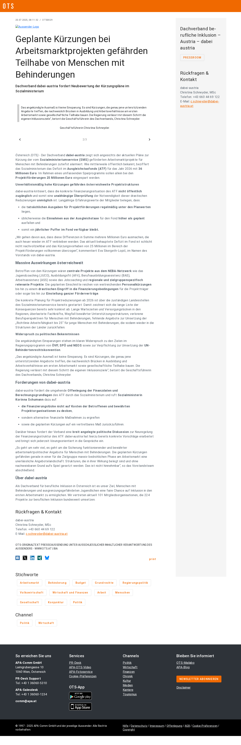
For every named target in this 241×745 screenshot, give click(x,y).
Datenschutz (139, 725)
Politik (127, 663)
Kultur (127, 681)
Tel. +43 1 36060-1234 (31, 694)
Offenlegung (174, 725)
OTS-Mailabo (185, 663)
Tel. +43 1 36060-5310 (31, 683)
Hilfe (125, 725)
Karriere (128, 690)
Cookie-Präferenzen (83, 676)
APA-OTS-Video (80, 667)
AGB (187, 725)
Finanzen (129, 672)
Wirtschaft (130, 667)
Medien (128, 685)
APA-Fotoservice (81, 672)
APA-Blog (183, 667)
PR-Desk (75, 663)
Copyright (129, 729)
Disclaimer (183, 687)
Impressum (157, 725)
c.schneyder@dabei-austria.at (47, 534)
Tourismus (130, 694)
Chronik (128, 676)
